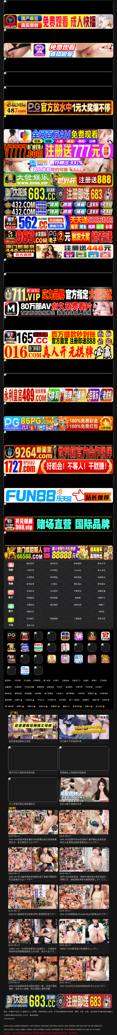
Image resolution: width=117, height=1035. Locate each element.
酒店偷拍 (69, 687)
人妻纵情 (78, 618)
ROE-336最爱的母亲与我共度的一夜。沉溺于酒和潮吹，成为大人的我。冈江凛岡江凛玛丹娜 (33, 987)
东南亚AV (101, 577)
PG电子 (56, 680)
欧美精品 (78, 563)
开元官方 (41, 700)
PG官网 (18, 680)
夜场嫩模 (28, 693)
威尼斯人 (8, 680)
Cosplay (77, 570)
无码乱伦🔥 (30, 700)
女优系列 (54, 591)
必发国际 (38, 693)
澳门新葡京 (49, 693)
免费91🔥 (20, 706)
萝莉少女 (101, 563)
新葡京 (94, 680)
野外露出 (101, 584)
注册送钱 (65, 680)
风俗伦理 (101, 618)
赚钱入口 (66, 706)
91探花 (54, 584)
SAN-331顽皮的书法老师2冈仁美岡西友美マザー (32, 914)
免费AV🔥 (89, 706)
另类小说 (30, 625)
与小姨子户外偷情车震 (71, 741)
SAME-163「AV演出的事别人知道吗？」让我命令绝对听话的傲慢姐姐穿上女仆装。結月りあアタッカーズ (33, 951)
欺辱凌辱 (30, 584)
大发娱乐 (59, 693)
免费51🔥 (19, 700)
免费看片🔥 (92, 693)
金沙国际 (62, 700)
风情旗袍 (30, 597)
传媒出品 (30, 611)
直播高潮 (40, 687)
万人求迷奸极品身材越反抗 (22, 803)
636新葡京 (104, 693)
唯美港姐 (78, 577)
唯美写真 (78, 604)
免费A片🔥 (31, 706)
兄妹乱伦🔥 (43, 706)
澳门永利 (46, 680)
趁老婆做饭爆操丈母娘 (20, 741)
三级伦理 (30, 570)
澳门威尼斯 (9, 706)
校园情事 (54, 618)
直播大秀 (105, 700)
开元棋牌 (27, 680)
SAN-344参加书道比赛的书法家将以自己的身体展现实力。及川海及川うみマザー (33, 840)
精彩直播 (50, 687)
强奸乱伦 (54, 563)
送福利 (85, 680)
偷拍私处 (8, 693)
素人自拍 (101, 570)
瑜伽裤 (77, 597)
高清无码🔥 (77, 706)
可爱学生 (78, 591)
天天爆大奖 (52, 700)
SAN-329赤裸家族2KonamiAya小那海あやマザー (83, 914)
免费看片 (85, 700)
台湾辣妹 (30, 577)
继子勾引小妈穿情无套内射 (22, 772)
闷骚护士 (101, 597)
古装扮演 (30, 591)
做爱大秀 (95, 700)
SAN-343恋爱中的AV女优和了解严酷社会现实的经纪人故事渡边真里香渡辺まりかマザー (83, 840)
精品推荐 (30, 563)
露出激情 (54, 604)
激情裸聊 (8, 700)
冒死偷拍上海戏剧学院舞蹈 (73, 772)
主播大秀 (79, 687)
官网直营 (37, 680)
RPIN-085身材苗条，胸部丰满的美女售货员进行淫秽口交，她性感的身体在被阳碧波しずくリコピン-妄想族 (83, 879)
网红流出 (78, 584)
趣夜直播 (18, 693)
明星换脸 (54, 597)
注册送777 (76, 680)
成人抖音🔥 (100, 706)
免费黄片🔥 (55, 706)
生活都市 (30, 618)
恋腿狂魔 (101, 591)
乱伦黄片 (98, 687)
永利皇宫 (81, 693)
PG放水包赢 (29, 687)
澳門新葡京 (70, 693)
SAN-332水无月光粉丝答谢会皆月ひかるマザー (83, 985)
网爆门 (101, 604)
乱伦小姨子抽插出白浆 (71, 803)
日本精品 (54, 570)
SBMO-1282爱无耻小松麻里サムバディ (79, 948)
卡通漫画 (30, 604)
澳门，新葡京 (74, 700)
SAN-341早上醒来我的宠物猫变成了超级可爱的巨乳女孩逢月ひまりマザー (33, 878)
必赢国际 (8, 687)
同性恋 (101, 611)
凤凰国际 (18, 687)
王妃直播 (88, 687)
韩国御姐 (54, 577)
